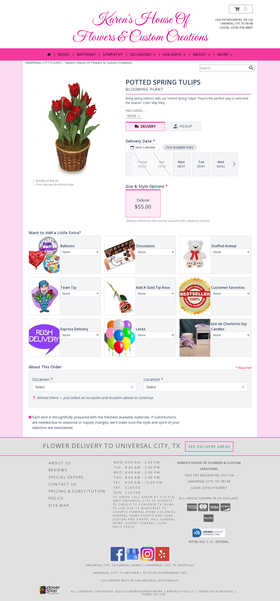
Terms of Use (154, 594)
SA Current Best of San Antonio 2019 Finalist (140, 580)
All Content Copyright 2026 (96, 591)
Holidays (172, 54)
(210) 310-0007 (242, 27)
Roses (64, 54)
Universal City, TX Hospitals (170, 565)
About (199, 54)
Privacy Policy (180, 591)
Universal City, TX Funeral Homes (114, 565)
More (223, 54)
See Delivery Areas (209, 446)
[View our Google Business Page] (133, 560)
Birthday (86, 54)
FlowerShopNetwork (143, 591)
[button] (241, 9)
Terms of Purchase (215, 591)
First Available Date (179, 147)
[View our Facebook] (118, 560)
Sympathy (113, 54)
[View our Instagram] (147, 560)
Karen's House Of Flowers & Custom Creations (140, 28)
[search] (251, 67)
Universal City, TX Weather (116, 573)
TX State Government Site (165, 573)
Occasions (140, 54)
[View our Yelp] (162, 560)
